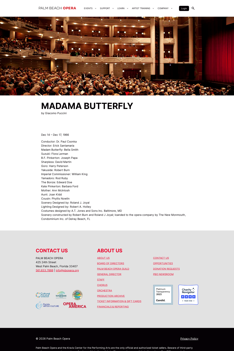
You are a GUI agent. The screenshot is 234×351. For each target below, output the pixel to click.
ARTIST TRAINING (141, 8)
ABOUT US (103, 258)
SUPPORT (105, 8)
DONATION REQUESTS (166, 268)
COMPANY (163, 8)
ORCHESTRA (104, 290)
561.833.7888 (44, 270)
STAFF (101, 279)
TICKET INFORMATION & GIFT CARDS (119, 301)
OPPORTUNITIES (163, 263)
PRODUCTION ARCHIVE (111, 296)
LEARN (120, 8)
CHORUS (102, 285)
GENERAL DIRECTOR (109, 274)
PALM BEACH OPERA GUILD (113, 268)
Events (88, 8)
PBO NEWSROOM (163, 274)
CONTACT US (161, 258)
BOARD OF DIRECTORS (110, 263)
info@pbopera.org (67, 270)
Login (184, 8)
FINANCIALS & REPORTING (113, 306)
